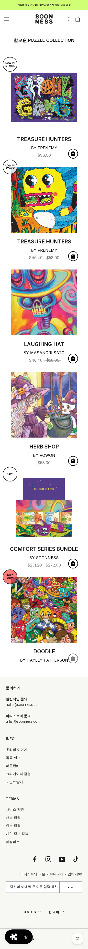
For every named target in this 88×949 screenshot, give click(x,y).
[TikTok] (76, 859)
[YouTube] (62, 859)
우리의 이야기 (16, 749)
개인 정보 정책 (17, 833)
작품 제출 (13, 757)
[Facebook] (35, 859)
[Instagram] (48, 859)
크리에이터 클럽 (18, 774)
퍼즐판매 (13, 766)
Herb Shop (44, 447)
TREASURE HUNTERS (44, 139)
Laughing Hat (44, 344)
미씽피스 (13, 842)
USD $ (30, 912)
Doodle (44, 651)
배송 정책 (13, 817)
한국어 (54, 912)
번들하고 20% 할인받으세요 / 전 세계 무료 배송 (44, 4)
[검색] (69, 19)
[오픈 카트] (78, 19)
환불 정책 (13, 825)
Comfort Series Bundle (44, 549)
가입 (71, 887)
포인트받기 (14, 782)
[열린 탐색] (6, 19)
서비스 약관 (15, 809)
